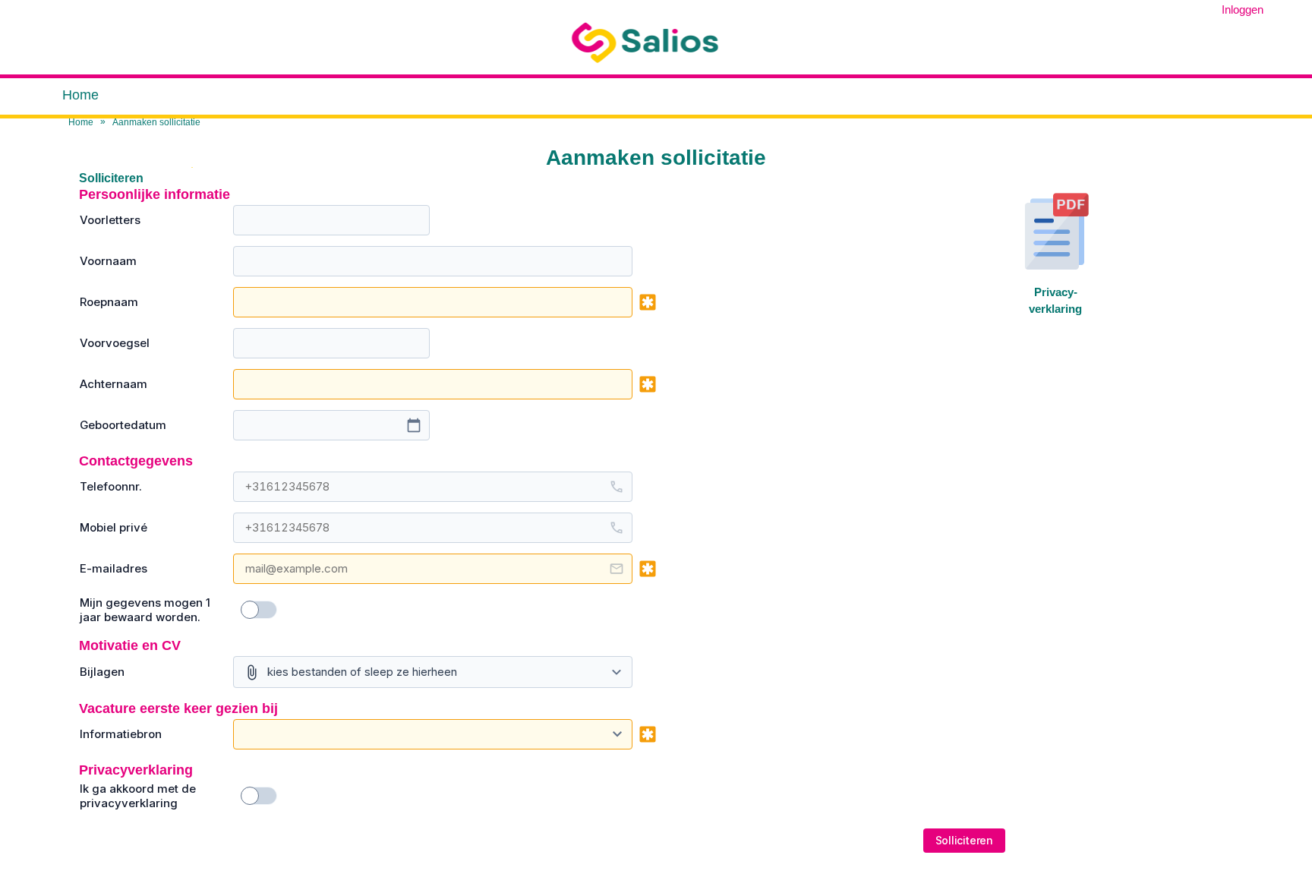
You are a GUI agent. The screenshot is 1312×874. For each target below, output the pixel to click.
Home (80, 95)
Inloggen (1242, 9)
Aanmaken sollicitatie (156, 122)
